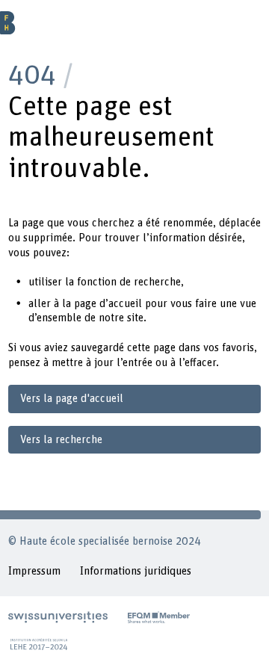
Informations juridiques (135, 571)
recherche (157, 282)
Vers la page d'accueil (71, 398)
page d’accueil (108, 303)
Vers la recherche (61, 439)
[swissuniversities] (58, 617)
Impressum (34, 571)
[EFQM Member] (159, 617)
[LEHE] (38, 644)
